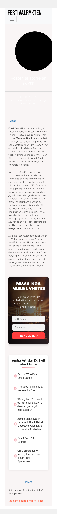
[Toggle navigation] (12, 19)
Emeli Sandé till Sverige (26, 439)
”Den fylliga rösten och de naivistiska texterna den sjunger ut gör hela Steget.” (30, 404)
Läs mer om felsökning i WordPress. (26, 500)
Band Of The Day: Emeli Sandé (27, 376)
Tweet (12, 120)
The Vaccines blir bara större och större (30, 388)
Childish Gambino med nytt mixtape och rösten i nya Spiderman (29, 456)
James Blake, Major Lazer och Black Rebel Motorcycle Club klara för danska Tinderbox (30, 424)
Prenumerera (28, 335)
